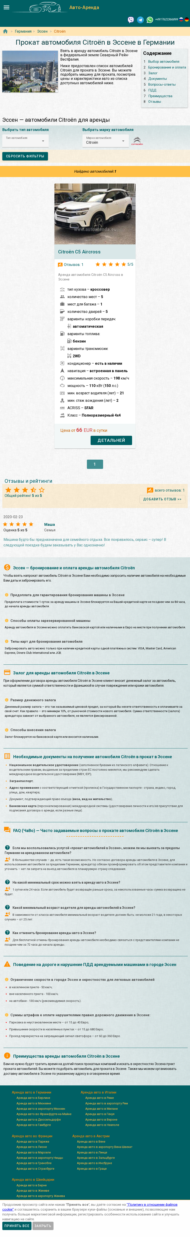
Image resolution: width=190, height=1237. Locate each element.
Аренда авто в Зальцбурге (96, 1157)
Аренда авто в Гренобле (33, 1163)
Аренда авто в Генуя (99, 1114)
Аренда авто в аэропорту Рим (106, 1103)
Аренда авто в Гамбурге (33, 1125)
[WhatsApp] (150, 19)
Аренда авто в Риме (99, 1098)
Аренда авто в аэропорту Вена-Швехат (105, 1147)
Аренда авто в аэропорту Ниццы (39, 1157)
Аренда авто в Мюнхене (33, 1103)
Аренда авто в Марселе (33, 1152)
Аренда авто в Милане (101, 1108)
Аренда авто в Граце (92, 1168)
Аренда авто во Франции (32, 1136)
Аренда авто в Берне (31, 1185)
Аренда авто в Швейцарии (33, 1180)
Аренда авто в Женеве (32, 1190)
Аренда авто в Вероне (101, 1119)
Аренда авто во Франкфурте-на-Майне (43, 1114)
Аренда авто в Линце (92, 1152)
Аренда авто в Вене (91, 1141)
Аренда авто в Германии (31, 1092)
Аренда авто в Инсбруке (94, 1163)
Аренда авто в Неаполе (102, 1125)
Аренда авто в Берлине (33, 1098)
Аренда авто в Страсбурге (35, 1168)
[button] (25, 140)
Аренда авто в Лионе (31, 1147)
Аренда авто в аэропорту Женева (40, 1196)
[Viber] (131, 19)
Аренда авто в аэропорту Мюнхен (40, 1108)
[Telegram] (140, 19)
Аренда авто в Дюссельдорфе (38, 1119)
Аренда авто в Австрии (91, 1136)
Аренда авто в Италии (98, 1092)
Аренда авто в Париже (32, 1141)
